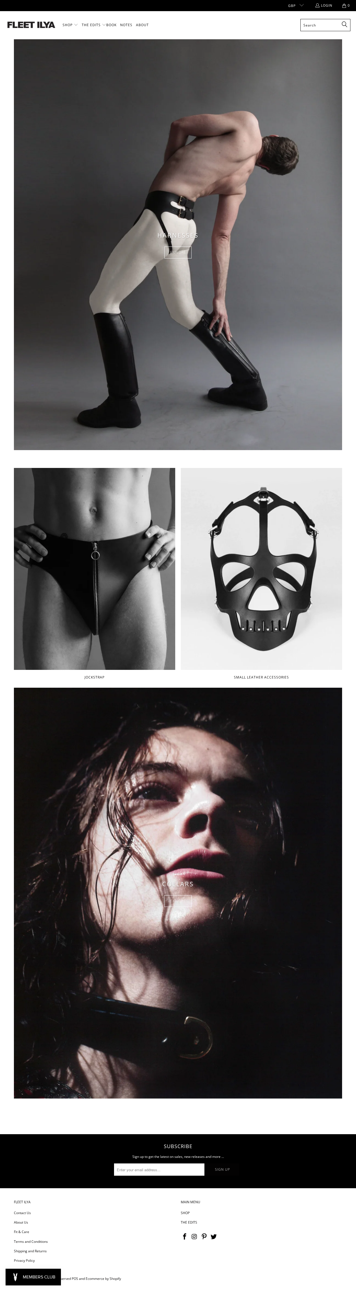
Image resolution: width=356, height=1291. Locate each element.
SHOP (185, 1213)
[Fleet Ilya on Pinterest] (204, 1236)
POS (75, 1278)
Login (326, 5)
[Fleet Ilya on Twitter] (214, 1236)
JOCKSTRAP (94, 574)
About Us (21, 1222)
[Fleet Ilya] (31, 25)
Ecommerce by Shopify (103, 1278)
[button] (70, 25)
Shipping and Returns (30, 1251)
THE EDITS (189, 1222)
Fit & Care (21, 1231)
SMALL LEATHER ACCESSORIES (261, 574)
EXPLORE (178, 252)
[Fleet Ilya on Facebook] (185, 1236)
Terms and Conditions (31, 1241)
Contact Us (22, 1213)
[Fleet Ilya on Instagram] (195, 1236)
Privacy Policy (24, 1260)
